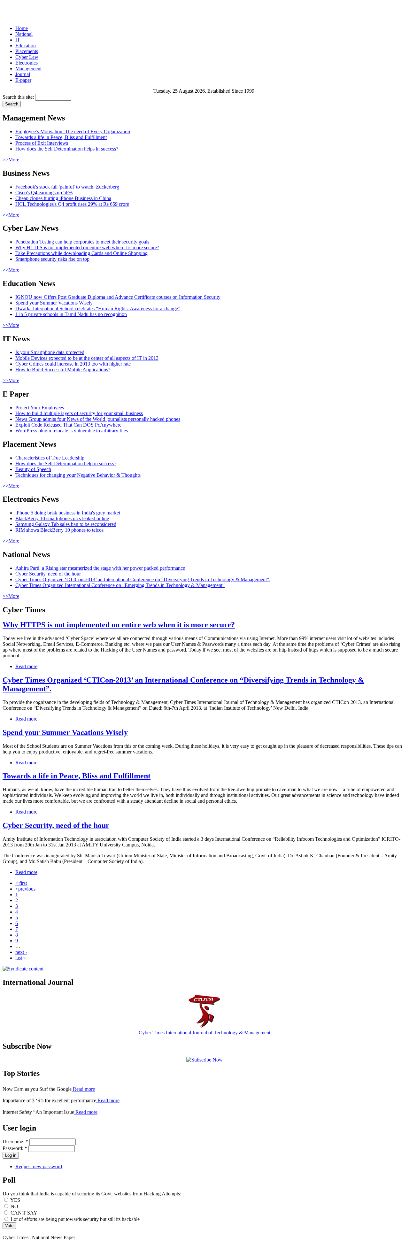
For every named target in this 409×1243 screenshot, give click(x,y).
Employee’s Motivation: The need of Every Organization (72, 131)
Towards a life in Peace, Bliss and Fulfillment (61, 137)
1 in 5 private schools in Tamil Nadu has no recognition (71, 314)
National (24, 34)
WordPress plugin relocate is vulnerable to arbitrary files (71, 430)
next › (21, 952)
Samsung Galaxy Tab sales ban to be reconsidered (65, 524)
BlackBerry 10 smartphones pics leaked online (62, 518)
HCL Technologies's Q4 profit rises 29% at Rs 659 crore (72, 204)
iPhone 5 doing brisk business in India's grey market (67, 512)
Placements (26, 51)
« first (21, 883)
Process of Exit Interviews (41, 143)
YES (14, 1200)
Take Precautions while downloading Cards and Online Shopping (81, 253)
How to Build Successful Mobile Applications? (62, 369)
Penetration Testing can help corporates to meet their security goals (82, 241)
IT (17, 39)
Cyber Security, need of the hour (48, 573)
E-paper (23, 80)
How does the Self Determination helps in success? (66, 148)
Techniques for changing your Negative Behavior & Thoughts (78, 475)
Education (25, 45)
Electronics (26, 63)
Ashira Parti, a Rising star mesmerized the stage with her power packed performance (100, 568)
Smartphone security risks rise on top (52, 259)
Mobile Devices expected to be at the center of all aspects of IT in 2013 (86, 358)
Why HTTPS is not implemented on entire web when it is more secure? (87, 247)
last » (20, 958)
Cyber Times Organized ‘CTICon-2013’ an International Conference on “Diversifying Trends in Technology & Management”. (142, 579)
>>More (11, 159)
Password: (15, 1148)
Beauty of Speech (33, 469)
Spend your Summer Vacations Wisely (54, 302)
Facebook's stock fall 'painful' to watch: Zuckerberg (67, 186)
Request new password (38, 1166)
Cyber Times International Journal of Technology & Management (204, 1032)
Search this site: (19, 97)
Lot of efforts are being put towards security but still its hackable (74, 1219)
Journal (22, 74)
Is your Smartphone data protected (49, 352)
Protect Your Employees (39, 407)
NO (13, 1206)
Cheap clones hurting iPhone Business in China (63, 198)
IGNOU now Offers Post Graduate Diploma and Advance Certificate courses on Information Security (117, 297)
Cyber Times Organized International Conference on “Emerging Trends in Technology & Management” (120, 585)
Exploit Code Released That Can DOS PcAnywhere (68, 425)
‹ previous (25, 889)
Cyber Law (26, 57)
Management (28, 68)
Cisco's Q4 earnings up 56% (44, 192)
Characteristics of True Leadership (49, 457)
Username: (15, 1141)
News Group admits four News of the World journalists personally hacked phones (97, 419)
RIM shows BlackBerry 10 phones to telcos (59, 530)
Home (21, 28)
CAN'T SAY (23, 1213)
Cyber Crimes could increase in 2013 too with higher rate (73, 364)
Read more (26, 666)
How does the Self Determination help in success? (65, 463)
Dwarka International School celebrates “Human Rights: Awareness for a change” (97, 308)
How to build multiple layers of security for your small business (79, 413)
